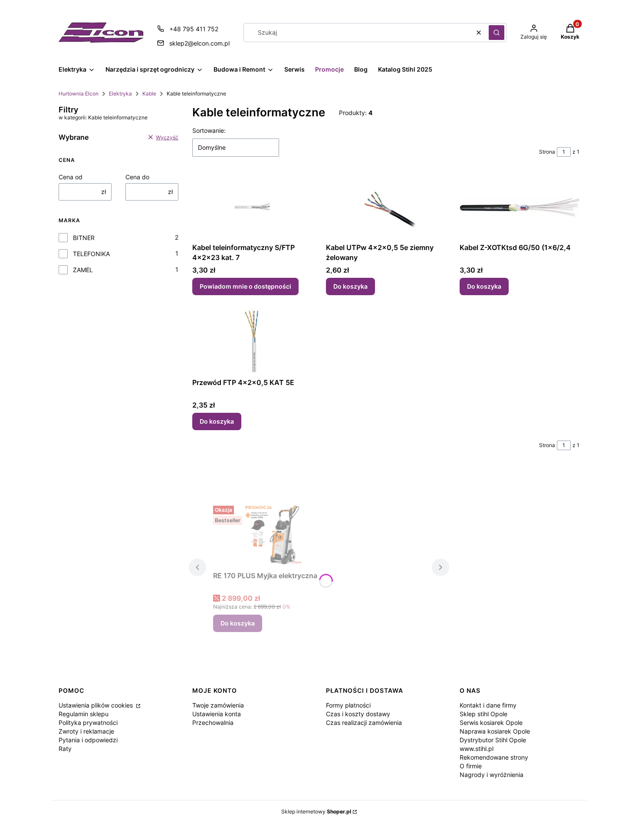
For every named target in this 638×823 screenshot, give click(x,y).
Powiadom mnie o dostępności (245, 286)
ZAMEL (83, 269)
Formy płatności (348, 705)
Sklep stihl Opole (483, 714)
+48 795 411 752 (193, 29)
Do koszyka (350, 286)
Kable (149, 93)
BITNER (84, 237)
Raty (65, 748)
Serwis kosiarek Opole (491, 722)
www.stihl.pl (476, 748)
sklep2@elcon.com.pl (199, 43)
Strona (547, 151)
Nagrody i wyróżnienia (491, 774)
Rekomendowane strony (494, 757)
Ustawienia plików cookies (97, 705)
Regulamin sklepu (84, 714)
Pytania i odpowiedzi (88, 740)
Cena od (70, 177)
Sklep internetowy (316, 811)
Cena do (137, 177)
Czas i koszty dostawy (358, 714)
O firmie (471, 766)
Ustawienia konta (216, 714)
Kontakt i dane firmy (488, 705)
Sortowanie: (209, 130)
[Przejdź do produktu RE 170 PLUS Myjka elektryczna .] (278, 534)
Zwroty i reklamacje (86, 731)
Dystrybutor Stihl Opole (493, 740)
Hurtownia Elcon (79, 93)
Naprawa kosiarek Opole (495, 731)
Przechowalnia (212, 722)
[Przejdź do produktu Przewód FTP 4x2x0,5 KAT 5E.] (252, 341)
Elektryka (120, 93)
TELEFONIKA (91, 253)
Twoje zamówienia (218, 705)
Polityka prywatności (88, 722)
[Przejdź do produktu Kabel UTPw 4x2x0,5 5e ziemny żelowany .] (386, 206)
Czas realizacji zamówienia (364, 722)
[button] (496, 32)
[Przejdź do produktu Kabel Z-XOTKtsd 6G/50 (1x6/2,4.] (519, 206)
